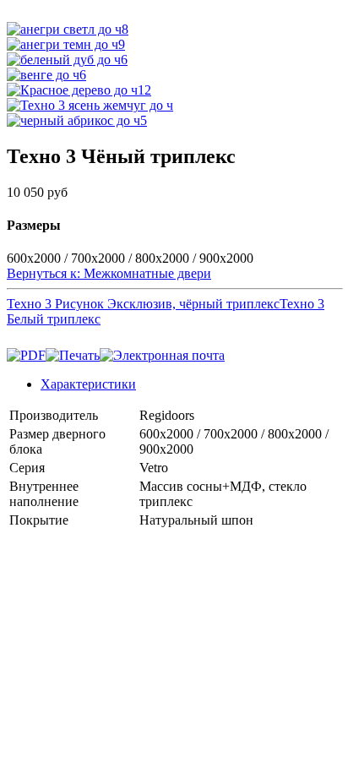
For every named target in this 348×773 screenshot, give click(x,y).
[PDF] (26, 355)
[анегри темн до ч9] (66, 44)
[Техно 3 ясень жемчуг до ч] (90, 105)
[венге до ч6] (46, 75)
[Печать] (73, 355)
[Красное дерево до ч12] (79, 90)
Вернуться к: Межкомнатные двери (109, 273)
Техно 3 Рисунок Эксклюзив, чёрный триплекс (143, 304)
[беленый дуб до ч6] (67, 59)
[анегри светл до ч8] (67, 29)
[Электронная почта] (162, 355)
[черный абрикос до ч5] (77, 120)
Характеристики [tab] (88, 384)
